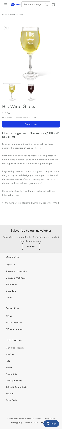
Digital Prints (12, 264)
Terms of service (31, 423)
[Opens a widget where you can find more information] (51, 424)
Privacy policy (16, 423)
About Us (10, 394)
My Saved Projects (15, 348)
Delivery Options (14, 380)
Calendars (11, 291)
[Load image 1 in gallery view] (12, 92)
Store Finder (12, 400)
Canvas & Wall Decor (16, 278)
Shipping (17, 117)
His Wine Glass (16, 15)
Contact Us (11, 374)
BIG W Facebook (14, 322)
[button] (6, 4)
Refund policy (49, 418)
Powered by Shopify (33, 418)
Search (9, 367)
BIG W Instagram (14, 329)
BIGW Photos (19, 418)
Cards (9, 297)
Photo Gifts (11, 284)
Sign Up (31, 246)
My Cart (10, 354)
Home (4, 15)
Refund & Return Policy (17, 387)
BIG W (9, 316)
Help (8, 361)
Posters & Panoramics (16, 271)
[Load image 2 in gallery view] (31, 92)
